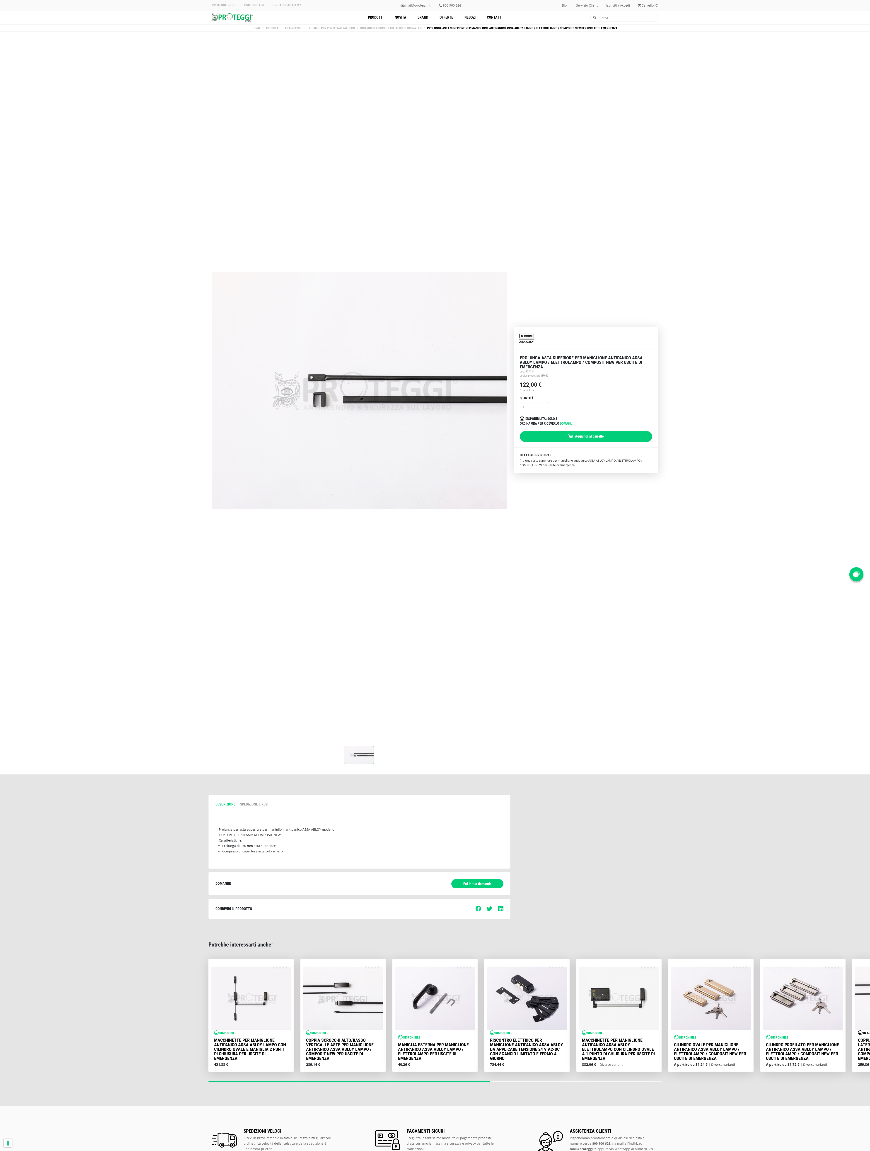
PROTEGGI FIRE (254, 5)
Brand (423, 17)
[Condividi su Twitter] (489, 910)
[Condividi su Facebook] (478, 910)
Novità (400, 17)
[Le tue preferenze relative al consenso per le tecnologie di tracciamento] (8, 1143)
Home (257, 28)
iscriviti (611, 5)
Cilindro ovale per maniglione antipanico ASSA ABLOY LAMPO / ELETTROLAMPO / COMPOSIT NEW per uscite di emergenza (710, 1051)
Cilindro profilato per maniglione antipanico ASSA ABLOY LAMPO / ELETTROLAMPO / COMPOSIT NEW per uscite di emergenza (802, 1051)
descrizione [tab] (225, 804)
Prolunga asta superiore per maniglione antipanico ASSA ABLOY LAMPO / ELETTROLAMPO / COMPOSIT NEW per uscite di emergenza (522, 28)
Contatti (494, 17)
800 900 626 (452, 5)
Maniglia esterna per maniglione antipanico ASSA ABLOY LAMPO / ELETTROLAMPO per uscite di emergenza (433, 1051)
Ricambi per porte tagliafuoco (332, 28)
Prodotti (375, 17)
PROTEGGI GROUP (224, 5)
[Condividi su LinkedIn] (500, 910)
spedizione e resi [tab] (254, 804)
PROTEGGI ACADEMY (287, 5)
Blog (565, 5)
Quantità (526, 398)
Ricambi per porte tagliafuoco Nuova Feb (391, 28)
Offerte (446, 17)
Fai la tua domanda (477, 884)
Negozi (470, 17)
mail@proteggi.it (417, 5)
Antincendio (294, 28)
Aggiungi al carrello (589, 436)
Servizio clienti (587, 5)
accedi (625, 5)
